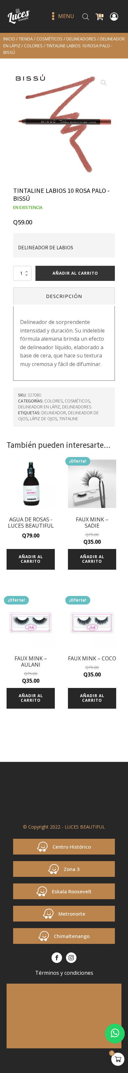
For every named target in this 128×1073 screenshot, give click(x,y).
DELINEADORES (81, 39)
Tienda (26, 39)
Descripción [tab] (64, 296)
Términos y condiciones (64, 972)
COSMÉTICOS (49, 39)
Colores (33, 46)
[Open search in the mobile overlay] (85, 16)
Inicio (9, 39)
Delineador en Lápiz (39, 407)
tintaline (68, 419)
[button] (104, 83)
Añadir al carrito (75, 273)
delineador (53, 413)
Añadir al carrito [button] (31, 559)
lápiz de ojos (43, 419)
